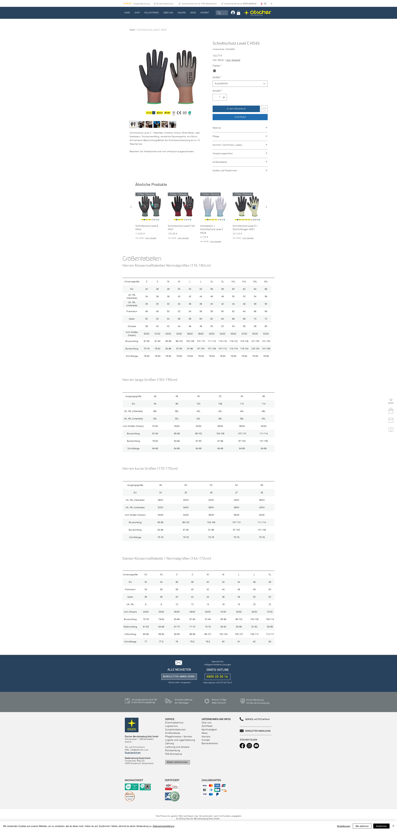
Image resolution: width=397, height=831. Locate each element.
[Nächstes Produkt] (266, 207)
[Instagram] (249, 745)
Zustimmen (381, 826)
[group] (198, 217)
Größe (217, 77)
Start (132, 30)
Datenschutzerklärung (163, 826)
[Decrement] (215, 97)
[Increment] (224, 97)
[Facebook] (242, 745)
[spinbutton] (220, 97)
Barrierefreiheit (210, 743)
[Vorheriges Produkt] (131, 207)
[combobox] (240, 84)
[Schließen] (393, 826)
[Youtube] (256, 745)
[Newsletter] (391, 401)
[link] (238, 12)
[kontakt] (391, 420)
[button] (137, 13)
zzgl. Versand (233, 60)
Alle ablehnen (362, 826)
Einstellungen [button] (343, 826)
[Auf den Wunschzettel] (264, 109)
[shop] (391, 411)
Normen (188, 736)
